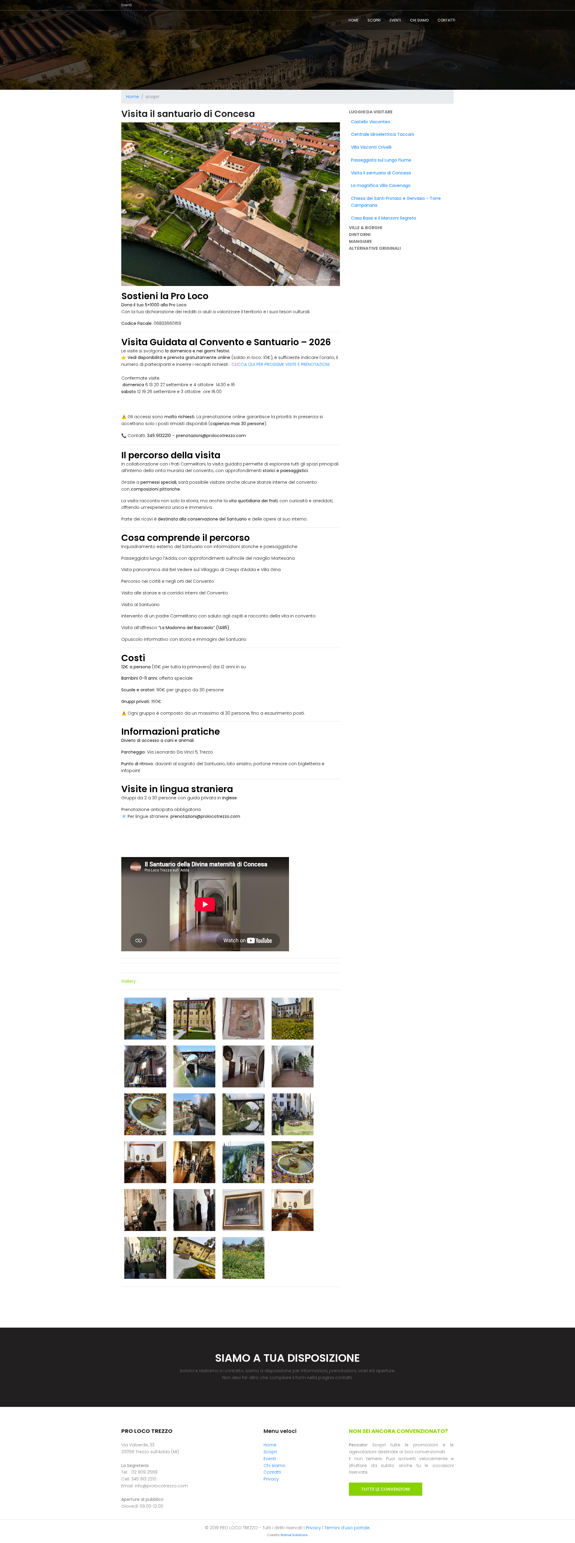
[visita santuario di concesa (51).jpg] (244, 1114)
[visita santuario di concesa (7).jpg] (195, 1258)
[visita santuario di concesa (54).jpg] (145, 1162)
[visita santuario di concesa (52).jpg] (293, 1114)
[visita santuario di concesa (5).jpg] (145, 1114)
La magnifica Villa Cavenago (381, 185)
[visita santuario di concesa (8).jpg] (243, 1258)
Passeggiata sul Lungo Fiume (381, 160)
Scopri (374, 20)
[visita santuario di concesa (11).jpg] (244, 1018)
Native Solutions (294, 1535)
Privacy (271, 1479)
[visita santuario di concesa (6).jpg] (293, 1162)
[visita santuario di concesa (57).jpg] (195, 1162)
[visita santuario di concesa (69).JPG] (145, 1258)
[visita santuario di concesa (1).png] (145, 1018)
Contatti (446, 20)
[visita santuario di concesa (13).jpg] (145, 1066)
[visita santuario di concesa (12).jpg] (293, 1018)
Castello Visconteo (370, 122)
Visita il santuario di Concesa (381, 173)
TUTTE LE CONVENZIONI (385, 1489)
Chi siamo (419, 20)
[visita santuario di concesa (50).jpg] (195, 1114)
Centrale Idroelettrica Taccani (382, 134)
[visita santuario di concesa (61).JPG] (145, 1210)
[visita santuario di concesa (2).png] (195, 1066)
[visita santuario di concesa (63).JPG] (244, 1210)
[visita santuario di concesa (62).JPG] (195, 1210)
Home (353, 20)
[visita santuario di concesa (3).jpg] (244, 1066)
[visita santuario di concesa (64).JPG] (293, 1210)
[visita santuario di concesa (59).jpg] (244, 1162)
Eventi (126, 4)
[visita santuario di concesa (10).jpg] (195, 1018)
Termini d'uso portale (347, 1528)
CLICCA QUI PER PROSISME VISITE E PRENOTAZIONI (279, 364)
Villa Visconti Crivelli (371, 147)
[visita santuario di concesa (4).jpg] (293, 1066)
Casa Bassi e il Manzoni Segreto (383, 218)
